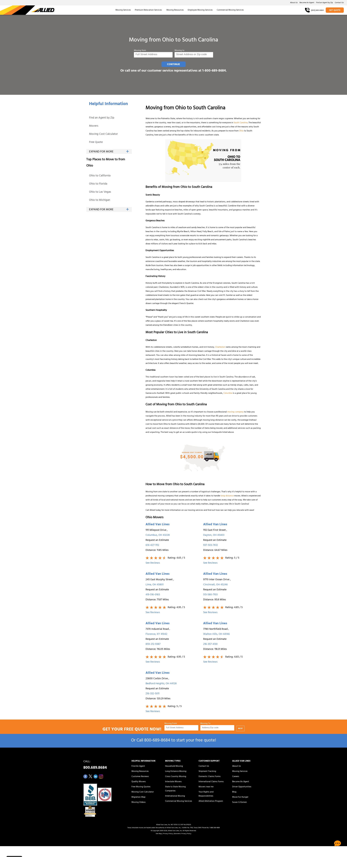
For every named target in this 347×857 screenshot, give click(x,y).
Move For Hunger (240, 797)
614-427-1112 (152, 545)
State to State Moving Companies (175, 789)
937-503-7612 (210, 545)
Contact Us (339, 2)
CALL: (95, 765)
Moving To (205, 723)
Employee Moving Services (200, 10)
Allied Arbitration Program (211, 801)
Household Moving (174, 766)
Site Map (159, 833)
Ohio (241, 131)
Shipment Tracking (207, 771)
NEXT (240, 729)
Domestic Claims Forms (210, 777)
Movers (93, 126)
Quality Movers (138, 782)
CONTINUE (173, 64)
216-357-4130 (210, 644)
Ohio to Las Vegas (100, 192)
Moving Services (123, 10)
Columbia (227, 393)
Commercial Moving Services (230, 10)
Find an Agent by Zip (324, 2)
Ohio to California (99, 176)
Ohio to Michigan (99, 200)
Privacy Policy (168, 833)
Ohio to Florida (98, 184)
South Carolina (241, 123)
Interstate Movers (173, 782)
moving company (235, 412)
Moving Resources (175, 10)
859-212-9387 (153, 644)
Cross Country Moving (175, 777)
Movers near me (206, 787)
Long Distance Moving (175, 771)
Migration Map (138, 797)
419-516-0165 (153, 594)
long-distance (227, 496)
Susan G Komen (239, 802)
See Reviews (153, 563)
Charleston (220, 347)
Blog (234, 792)
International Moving (175, 796)
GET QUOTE (334, 10)
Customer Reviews (140, 777)
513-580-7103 (210, 594)
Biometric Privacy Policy (182, 833)
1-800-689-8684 (214, 71)
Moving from (140, 50)
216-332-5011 (152, 693)
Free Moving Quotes (140, 787)
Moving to (179, 50)
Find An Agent (138, 766)
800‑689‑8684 (157, 741)
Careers (235, 777)
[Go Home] (27, 10)
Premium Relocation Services (148, 10)
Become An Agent (307, 2)
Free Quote (96, 142)
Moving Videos (138, 802)
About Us (294, 2)
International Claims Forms (211, 782)
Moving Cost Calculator (103, 134)
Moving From (170, 723)
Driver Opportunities (241, 787)
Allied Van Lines (157, 525)
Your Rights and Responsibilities (206, 794)
